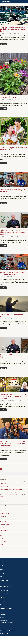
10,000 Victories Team (5, 513)
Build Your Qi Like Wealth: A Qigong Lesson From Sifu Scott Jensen (12, 232)
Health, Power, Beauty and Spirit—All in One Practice (13, 273)
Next (15, 468)
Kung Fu (2, 527)
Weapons (2, 547)
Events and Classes (10, 33)
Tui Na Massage (3, 541)
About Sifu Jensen (4, 590)
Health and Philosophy (5, 524)
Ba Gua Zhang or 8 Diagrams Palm (7, 519)
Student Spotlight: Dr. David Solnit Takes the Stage (11, 489)
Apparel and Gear (4, 580)
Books (1, 576)
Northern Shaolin (4, 530)
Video (15, 33)
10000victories (3, 33)
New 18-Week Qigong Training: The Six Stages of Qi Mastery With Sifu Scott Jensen (14, 396)
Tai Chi (1, 538)
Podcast (2, 533)
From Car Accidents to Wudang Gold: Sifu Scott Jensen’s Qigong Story (12, 29)
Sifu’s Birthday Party (8, 97)
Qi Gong (8, 236)
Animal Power (3, 516)
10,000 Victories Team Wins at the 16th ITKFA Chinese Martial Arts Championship (13, 444)
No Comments (19, 33)
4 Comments (17, 99)
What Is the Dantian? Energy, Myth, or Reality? (10, 492)
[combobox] (14, 505)
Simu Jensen (2, 597)
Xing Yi (1, 569)
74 (11, 468)
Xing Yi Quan (3, 549)
